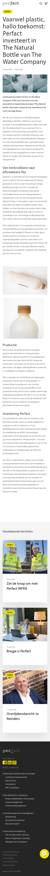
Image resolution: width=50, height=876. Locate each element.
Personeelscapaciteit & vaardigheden (18, 813)
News (7, 11)
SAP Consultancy (12, 788)
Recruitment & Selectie (15, 820)
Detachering (10, 817)
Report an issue (9, 865)
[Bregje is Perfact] (25, 636)
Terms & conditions (10, 862)
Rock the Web (15, 871)
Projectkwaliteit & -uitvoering (15, 795)
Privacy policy (8, 858)
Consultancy (10, 784)
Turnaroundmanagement (15, 806)
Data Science (10, 781)
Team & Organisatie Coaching (17, 838)
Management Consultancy (16, 842)
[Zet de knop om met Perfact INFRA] (25, 571)
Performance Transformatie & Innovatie (19, 774)
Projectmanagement (14, 802)
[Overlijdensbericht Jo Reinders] (25, 701)
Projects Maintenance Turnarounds (19, 799)
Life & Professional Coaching (17, 835)
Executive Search (12, 824)
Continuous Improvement (16, 777)
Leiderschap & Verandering (14, 831)
